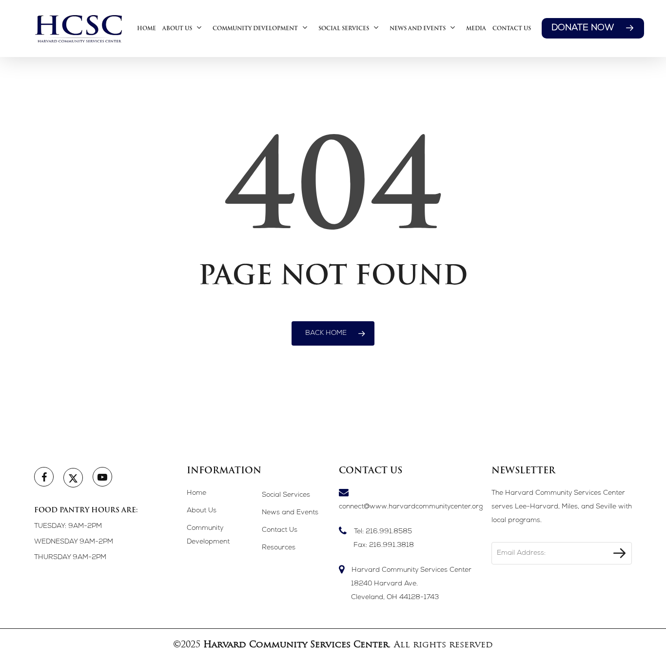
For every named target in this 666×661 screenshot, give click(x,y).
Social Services (286, 495)
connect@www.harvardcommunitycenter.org (409, 507)
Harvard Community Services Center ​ (411, 584)
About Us (201, 510)
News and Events (290, 512)
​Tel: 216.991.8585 (383, 538)
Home (196, 493)
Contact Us (279, 530)
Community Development (208, 535)
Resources (278, 547)
